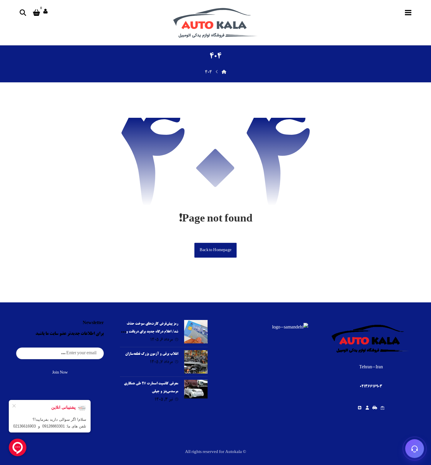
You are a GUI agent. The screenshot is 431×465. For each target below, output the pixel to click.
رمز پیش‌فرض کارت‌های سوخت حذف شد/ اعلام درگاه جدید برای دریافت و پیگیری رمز (152, 332)
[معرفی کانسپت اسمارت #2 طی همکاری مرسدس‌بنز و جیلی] (196, 391)
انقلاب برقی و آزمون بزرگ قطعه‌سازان (151, 354)
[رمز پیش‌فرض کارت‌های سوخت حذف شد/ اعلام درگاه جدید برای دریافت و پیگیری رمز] (196, 331)
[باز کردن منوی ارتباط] (414, 448)
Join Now (60, 373)
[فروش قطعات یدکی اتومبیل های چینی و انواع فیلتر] (215, 22)
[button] (408, 12)
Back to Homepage (215, 250)
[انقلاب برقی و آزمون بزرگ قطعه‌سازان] (196, 362)
